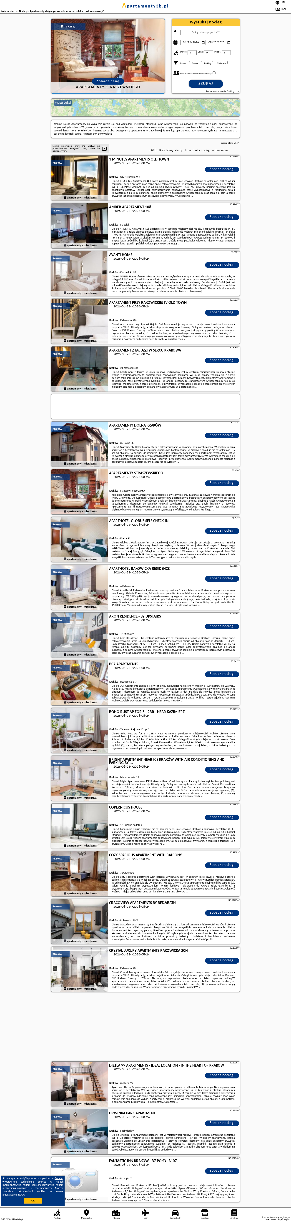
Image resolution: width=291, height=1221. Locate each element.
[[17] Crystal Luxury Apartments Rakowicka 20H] (79, 969)
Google (59, 1178)
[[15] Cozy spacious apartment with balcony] (79, 874)
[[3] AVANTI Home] (79, 273)
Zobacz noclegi (222, 169)
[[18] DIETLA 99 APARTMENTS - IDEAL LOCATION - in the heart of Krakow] (79, 1084)
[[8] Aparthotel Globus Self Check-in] (79, 540)
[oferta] (65, 197)
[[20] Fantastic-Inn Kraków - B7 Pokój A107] (79, 1180)
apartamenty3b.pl (145, 6)
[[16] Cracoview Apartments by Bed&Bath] (79, 922)
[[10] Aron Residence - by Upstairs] (79, 635)
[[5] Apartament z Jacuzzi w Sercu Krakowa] (79, 369)
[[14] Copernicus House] (79, 826)
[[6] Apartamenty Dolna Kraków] (79, 444)
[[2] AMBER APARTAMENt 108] (79, 226)
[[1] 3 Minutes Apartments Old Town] (79, 178)
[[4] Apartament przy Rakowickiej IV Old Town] (79, 321)
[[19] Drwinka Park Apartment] (79, 1132)
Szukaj (205, 84)
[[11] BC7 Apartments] (79, 683)
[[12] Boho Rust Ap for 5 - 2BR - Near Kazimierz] (79, 731)
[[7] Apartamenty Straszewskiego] (79, 492)
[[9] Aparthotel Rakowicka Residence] (79, 587)
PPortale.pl (18, 1219)
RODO (21, 1194)
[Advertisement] (145, 1027)
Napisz (287, 1219)
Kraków (57, 163)
